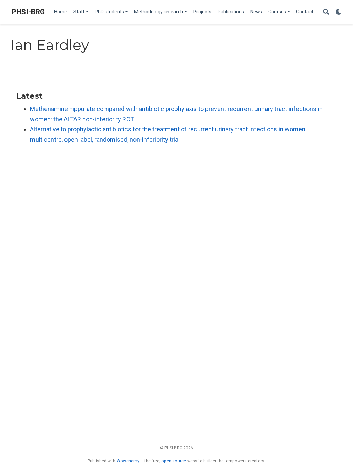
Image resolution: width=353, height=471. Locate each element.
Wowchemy (128, 461)
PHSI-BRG (28, 12)
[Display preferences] (338, 12)
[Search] (326, 12)
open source (173, 461)
